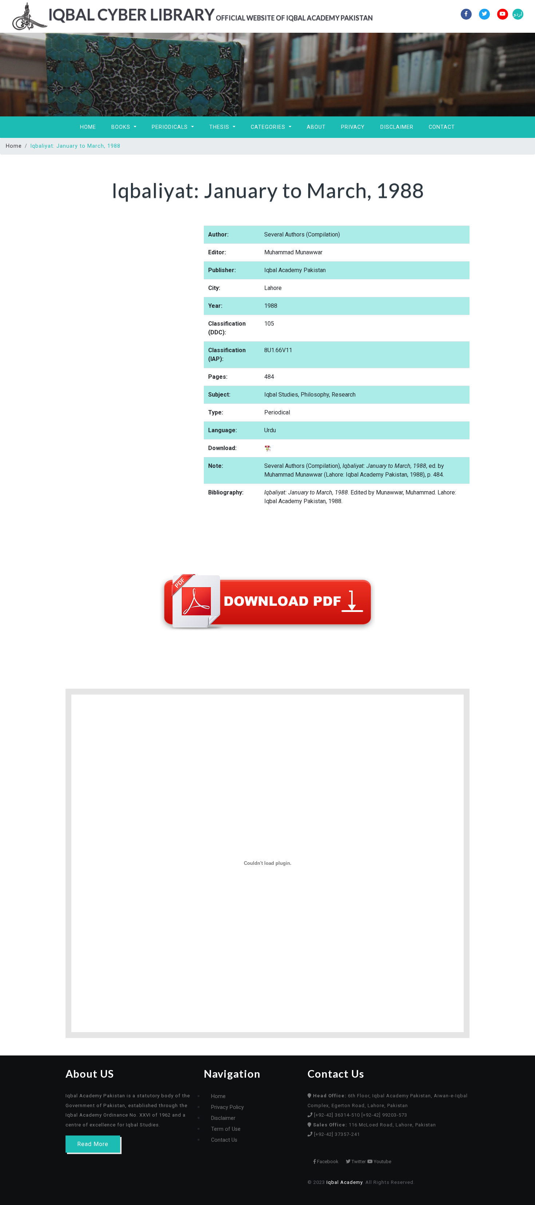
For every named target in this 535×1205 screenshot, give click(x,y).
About (316, 127)
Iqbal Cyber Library (195, 14)
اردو (518, 14)
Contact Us (224, 1140)
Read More (92, 1144)
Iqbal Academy (344, 1182)
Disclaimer (396, 127)
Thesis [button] (220, 127)
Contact (442, 127)
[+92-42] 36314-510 (337, 1115)
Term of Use (226, 1129)
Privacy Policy (227, 1107)
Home (88, 127)
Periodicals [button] (171, 127)
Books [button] (121, 127)
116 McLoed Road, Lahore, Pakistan (374, 1125)
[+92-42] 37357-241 (337, 1134)
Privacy (353, 127)
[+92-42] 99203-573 (384, 1115)
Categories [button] (269, 127)
